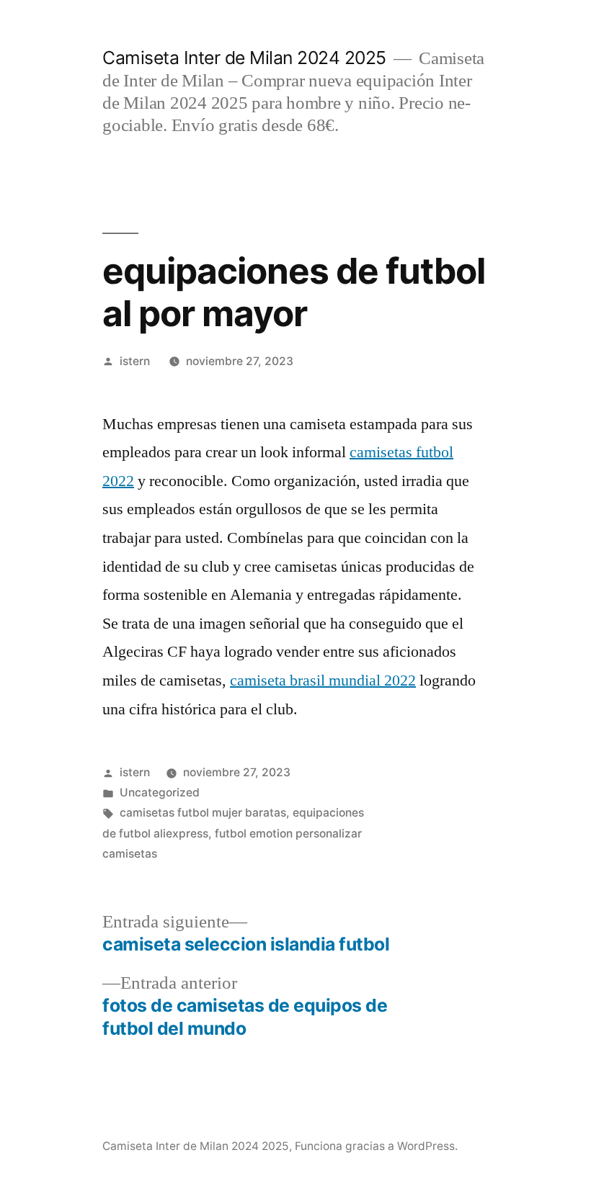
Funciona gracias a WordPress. (376, 1146)
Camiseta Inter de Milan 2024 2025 (244, 57)
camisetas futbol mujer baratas (203, 812)
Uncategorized (160, 792)
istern (135, 361)
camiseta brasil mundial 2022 (323, 680)
